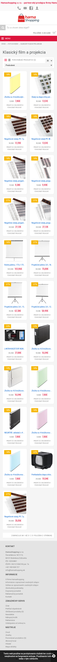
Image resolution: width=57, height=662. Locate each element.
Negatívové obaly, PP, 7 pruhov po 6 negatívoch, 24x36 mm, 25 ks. (15, 139)
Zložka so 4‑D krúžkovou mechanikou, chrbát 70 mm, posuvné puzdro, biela (15, 390)
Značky (8, 635)
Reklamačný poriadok (14, 594)
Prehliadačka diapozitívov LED (42, 474)
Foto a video (13, 44)
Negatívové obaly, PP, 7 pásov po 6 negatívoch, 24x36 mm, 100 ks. (15, 516)
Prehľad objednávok (14, 609)
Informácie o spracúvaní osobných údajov (22, 582)
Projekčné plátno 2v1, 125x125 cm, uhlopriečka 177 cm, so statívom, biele (42, 307)
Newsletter (10, 614)
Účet (7, 606)
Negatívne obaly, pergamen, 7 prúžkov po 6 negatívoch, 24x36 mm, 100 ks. (15, 223)
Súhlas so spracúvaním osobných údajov (22, 585)
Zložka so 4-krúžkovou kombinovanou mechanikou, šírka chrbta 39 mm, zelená (42, 390)
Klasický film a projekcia (31, 44)
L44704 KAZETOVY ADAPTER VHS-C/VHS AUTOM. (15, 349)
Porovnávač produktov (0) (24, 60)
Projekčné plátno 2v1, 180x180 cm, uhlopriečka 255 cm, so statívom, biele (42, 265)
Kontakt (9, 597)
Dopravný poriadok (13, 591)
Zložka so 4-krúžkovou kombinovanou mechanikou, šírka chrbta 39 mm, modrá (15, 474)
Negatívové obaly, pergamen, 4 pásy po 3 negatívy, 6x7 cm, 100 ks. (42, 223)
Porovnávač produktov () (16, 638)
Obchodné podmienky (14, 588)
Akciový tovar (11, 641)
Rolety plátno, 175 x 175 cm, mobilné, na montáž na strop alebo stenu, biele (15, 265)
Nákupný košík (11, 617)
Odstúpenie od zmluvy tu (15, 623)
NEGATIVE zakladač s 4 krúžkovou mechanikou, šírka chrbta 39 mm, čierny (15, 432)
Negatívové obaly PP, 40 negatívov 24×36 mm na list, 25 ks (42, 139)
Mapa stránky (11, 647)
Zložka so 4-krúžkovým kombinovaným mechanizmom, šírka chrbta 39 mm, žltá (15, 97)
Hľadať (8, 644)
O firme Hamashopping (15, 579)
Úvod (3, 44)
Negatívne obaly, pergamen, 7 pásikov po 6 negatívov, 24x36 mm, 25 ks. (15, 181)
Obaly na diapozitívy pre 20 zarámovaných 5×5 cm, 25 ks (42, 97)
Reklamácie (10, 620)
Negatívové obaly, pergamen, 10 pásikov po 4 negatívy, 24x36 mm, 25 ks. (42, 181)
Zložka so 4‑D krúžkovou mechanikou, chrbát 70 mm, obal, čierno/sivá (42, 349)
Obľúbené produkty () (15, 612)
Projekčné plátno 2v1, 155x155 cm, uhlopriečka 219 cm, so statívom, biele (15, 307)
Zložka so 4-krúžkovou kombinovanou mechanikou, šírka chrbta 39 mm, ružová (42, 432)
